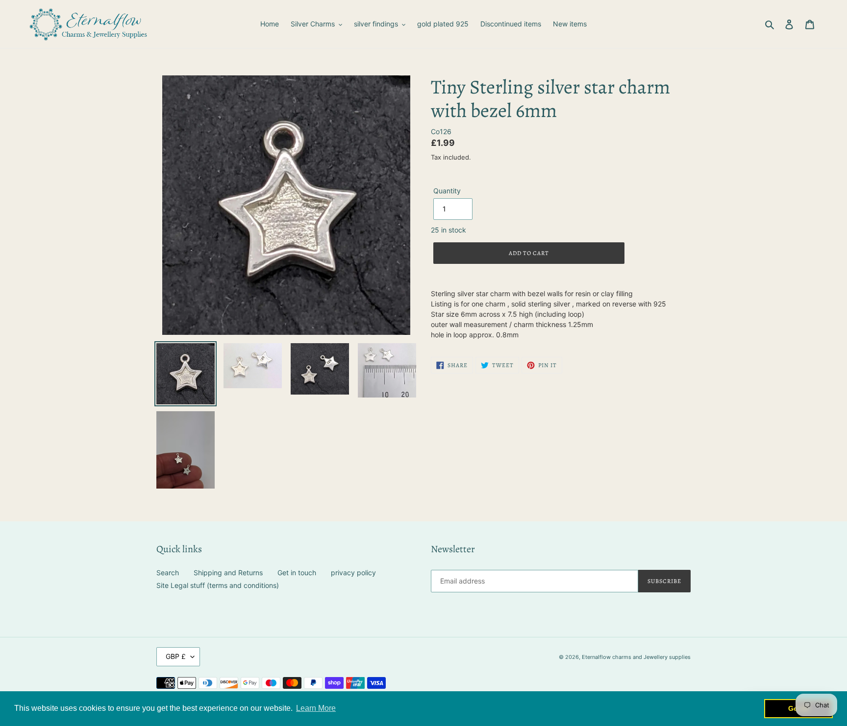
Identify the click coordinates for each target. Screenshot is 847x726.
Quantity (447, 191)
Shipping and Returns (228, 572)
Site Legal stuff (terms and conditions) (217, 585)
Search (167, 572)
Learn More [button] (316, 708)
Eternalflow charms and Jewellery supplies (636, 657)
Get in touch (296, 572)
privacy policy (353, 572)
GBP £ (176, 656)
